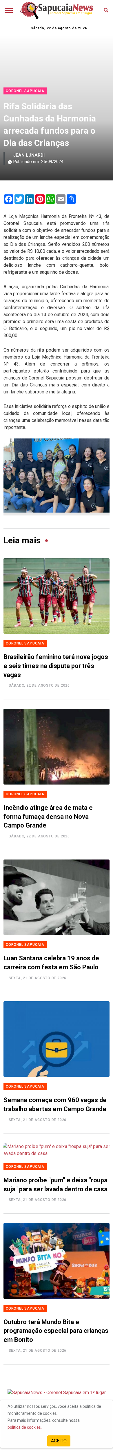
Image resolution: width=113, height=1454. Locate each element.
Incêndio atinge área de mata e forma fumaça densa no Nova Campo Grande (48, 816)
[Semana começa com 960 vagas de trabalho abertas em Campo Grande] (56, 1039)
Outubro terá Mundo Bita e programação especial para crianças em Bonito (55, 1331)
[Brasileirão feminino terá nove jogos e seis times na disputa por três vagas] (56, 596)
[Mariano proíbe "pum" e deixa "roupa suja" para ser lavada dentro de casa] (56, 1150)
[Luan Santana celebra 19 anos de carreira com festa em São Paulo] (56, 897)
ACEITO (59, 1441)
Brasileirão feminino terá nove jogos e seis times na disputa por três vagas (55, 665)
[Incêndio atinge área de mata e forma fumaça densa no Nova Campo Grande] (56, 746)
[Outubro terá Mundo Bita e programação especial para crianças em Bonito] (56, 1261)
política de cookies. (25, 1427)
